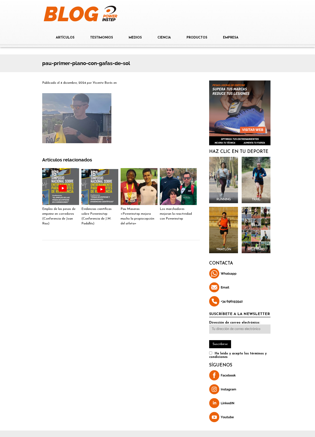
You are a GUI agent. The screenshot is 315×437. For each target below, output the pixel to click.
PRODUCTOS (197, 37)
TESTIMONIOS (101, 37)
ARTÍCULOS (65, 37)
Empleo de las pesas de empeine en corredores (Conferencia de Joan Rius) (58, 216)
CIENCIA (164, 37)
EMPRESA (230, 37)
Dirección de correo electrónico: (234, 322)
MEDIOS (135, 37)
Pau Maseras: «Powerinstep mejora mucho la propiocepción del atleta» (137, 216)
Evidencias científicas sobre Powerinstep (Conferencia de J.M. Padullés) (96, 216)
